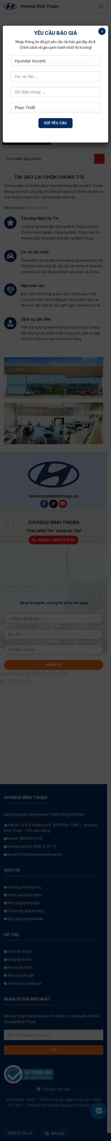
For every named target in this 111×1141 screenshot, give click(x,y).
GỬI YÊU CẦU (55, 123)
